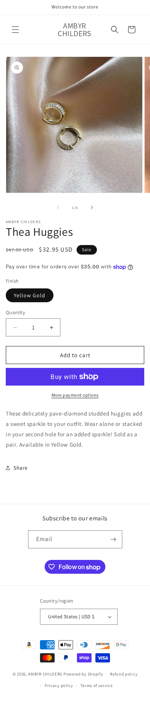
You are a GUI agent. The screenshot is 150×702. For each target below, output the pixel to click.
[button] (15, 29)
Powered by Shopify (83, 673)
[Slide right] (91, 207)
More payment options (75, 395)
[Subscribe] (113, 539)
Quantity (15, 312)
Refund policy (123, 674)
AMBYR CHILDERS (45, 673)
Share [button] (20, 467)
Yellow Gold (29, 295)
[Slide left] (58, 207)
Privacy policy (59, 685)
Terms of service (96, 685)
